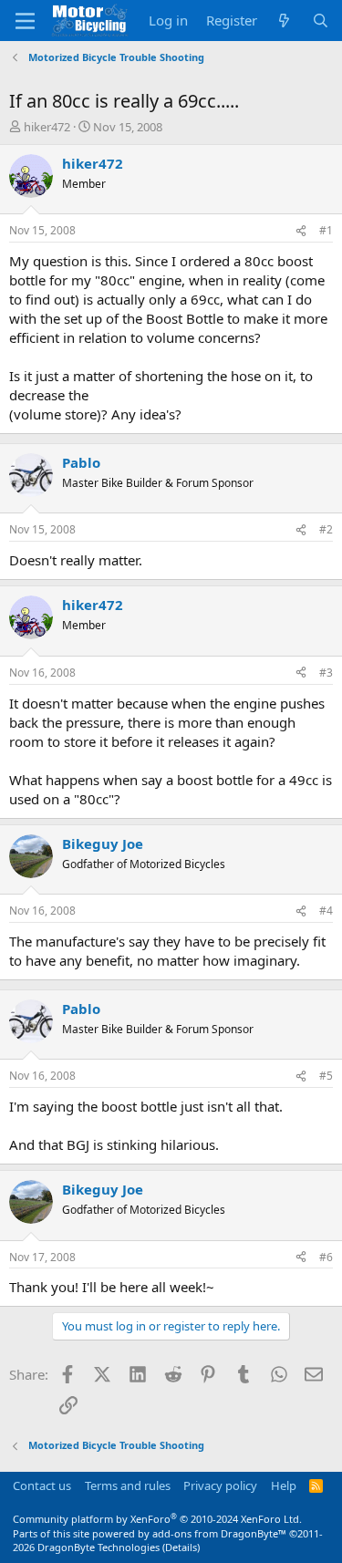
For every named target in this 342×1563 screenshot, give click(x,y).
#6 (326, 1257)
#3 (326, 672)
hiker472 (47, 127)
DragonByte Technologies (98, 1547)
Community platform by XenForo (157, 1519)
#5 (326, 1075)
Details (181, 1547)
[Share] (301, 231)
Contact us (42, 1485)
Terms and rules (128, 1485)
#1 (326, 230)
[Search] (320, 20)
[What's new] (284, 20)
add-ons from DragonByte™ (219, 1533)
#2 (326, 529)
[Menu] (25, 21)
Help (283, 1485)
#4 (326, 910)
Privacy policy (220, 1485)
